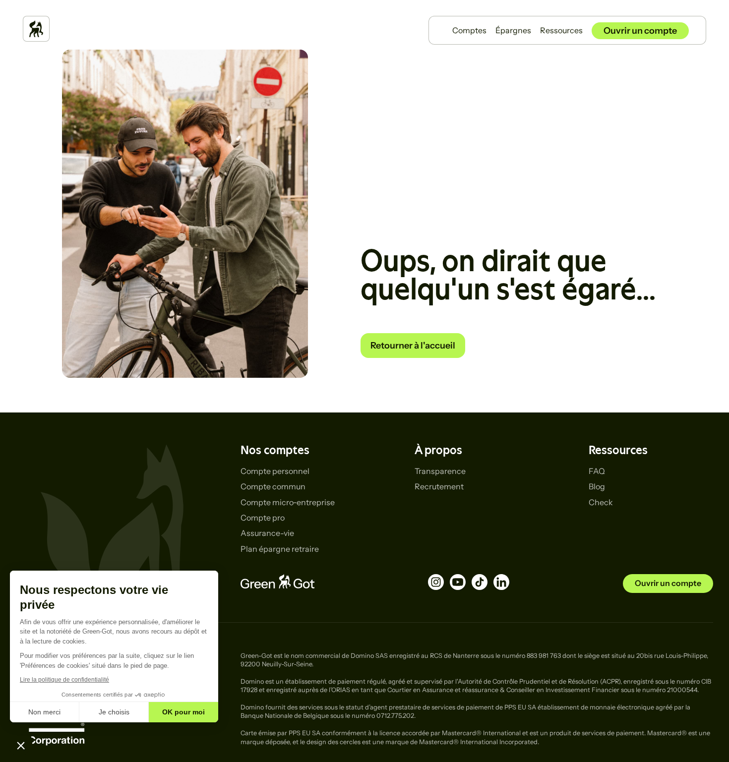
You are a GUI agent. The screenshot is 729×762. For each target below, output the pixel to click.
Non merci (44, 712)
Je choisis (114, 712)
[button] (21, 745)
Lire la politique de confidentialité (64, 679)
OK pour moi (183, 712)
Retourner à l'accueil (412, 345)
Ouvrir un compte (640, 30)
